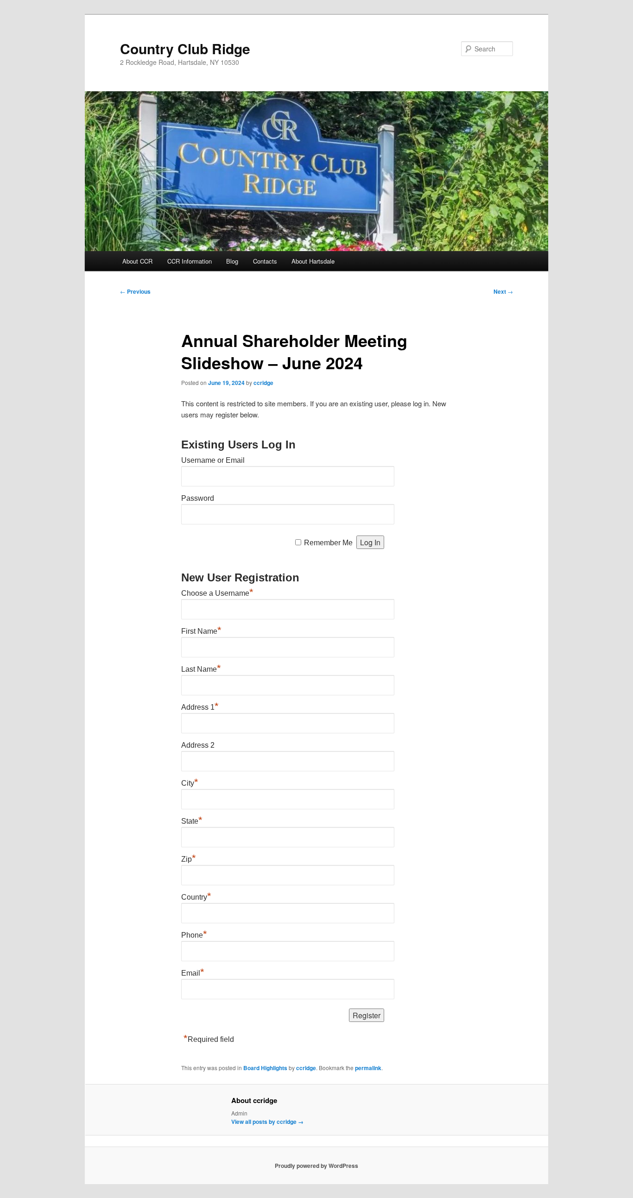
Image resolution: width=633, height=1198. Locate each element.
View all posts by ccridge (267, 1121)
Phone (194, 935)
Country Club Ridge (185, 48)
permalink (368, 1068)
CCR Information (189, 261)
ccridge (263, 382)
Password (197, 498)
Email (192, 973)
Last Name (201, 669)
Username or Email (213, 460)
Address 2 (198, 745)
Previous (135, 291)
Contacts (265, 261)
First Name (201, 631)
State (192, 821)
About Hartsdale (313, 261)
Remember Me (328, 543)
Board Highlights (265, 1068)
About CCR (137, 261)
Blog (232, 261)
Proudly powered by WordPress (316, 1165)
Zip (188, 859)
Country (196, 897)
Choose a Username (217, 593)
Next (503, 291)
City (189, 783)
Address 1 (200, 707)
